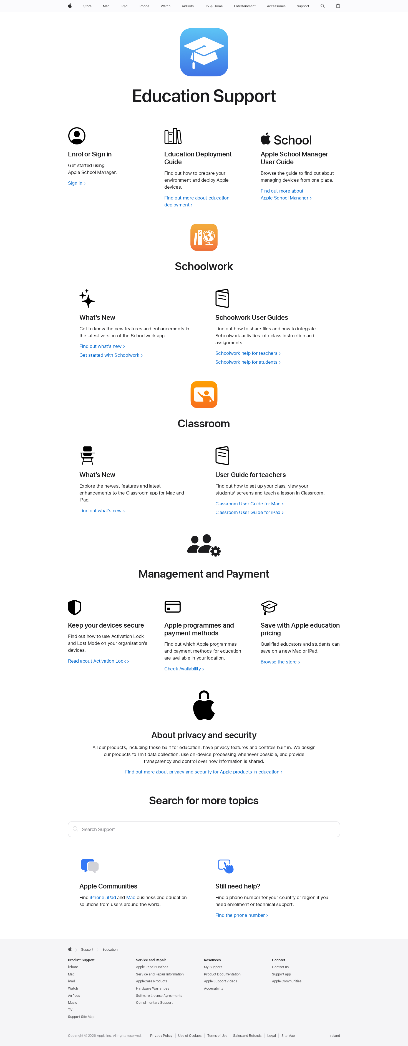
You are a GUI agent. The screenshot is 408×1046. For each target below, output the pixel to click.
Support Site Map (81, 1017)
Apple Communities (286, 981)
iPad (111, 897)
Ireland (334, 1036)
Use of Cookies (189, 1036)
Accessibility (213, 988)
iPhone (97, 897)
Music (72, 1003)
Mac (130, 897)
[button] (322, 6)
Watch (73, 988)
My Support (213, 967)
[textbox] (204, 829)
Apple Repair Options (152, 967)
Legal (271, 1036)
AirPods (74, 996)
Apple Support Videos (220, 981)
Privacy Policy (161, 1036)
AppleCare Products (151, 981)
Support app (281, 974)
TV (70, 1010)
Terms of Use (217, 1036)
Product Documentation (222, 974)
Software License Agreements (159, 996)
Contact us (280, 967)
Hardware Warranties (152, 988)
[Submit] (75, 829)
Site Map (288, 1036)
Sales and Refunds (247, 1036)
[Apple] (70, 949)
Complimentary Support (154, 1003)
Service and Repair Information (159, 974)
